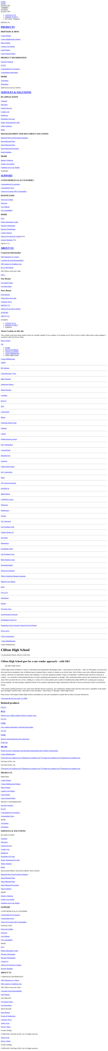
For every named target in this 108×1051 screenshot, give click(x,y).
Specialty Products (7, 62)
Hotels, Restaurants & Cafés (10, 122)
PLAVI (3, 65)
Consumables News (7, 188)
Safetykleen (5, 598)
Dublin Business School (9, 439)
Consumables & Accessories (10, 69)
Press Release (5, 295)
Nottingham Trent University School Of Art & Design (19, 625)
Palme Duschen (6, 390)
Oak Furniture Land (7, 527)
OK (2, 344)
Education (4, 105)
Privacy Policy (6, 341)
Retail (3, 130)
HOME (7, 348)
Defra (3, 477)
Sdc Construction (6, 472)
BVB (2, 587)
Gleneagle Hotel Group (8, 423)
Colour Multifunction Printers (10, 39)
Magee (3, 417)
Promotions (4, 84)
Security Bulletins (7, 240)
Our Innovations (6, 286)
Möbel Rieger (5, 494)
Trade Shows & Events (8, 298)
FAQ (2, 218)
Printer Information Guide (9, 222)
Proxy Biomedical (7, 445)
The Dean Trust (6, 609)
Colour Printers (6, 36)
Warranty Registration (8, 229)
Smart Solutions (6, 152)
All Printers (4, 81)
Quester (3, 516)
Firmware (4, 203)
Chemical (4, 101)
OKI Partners (5, 994)
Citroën (3, 434)
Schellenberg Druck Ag (9, 620)
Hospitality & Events (8, 119)
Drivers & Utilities (7, 200)
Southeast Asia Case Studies (10, 167)
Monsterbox (5, 543)
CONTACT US (10, 15)
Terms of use (5, 1023)
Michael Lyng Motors (8, 582)
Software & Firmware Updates (11, 236)
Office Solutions (6, 126)
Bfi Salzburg (5, 368)
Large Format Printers (8, 54)
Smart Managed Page (8, 145)
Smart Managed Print (8, 141)
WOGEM (4, 538)
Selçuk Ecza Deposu (8, 571)
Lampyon (4, 461)
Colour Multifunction (12, 353)
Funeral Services (6, 108)
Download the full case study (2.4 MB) (14, 698)
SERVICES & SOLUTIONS (16, 92)
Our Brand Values (7, 283)
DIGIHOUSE (5, 456)
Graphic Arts (5, 112)
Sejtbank (4, 428)
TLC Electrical (6, 521)
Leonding (4, 395)
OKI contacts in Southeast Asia (11, 264)
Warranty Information (8, 226)
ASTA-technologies (7, 636)
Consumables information (9, 72)
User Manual (5, 207)
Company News (6, 302)
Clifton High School (7, 467)
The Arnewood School (8, 483)
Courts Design (5, 450)
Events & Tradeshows (8, 1016)
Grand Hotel (5, 412)
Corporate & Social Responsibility (12, 260)
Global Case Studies (7, 164)
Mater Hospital (6, 379)
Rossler (3, 603)
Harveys (3, 401)
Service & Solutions (11, 350)
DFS (2, 406)
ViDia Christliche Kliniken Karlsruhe (13, 576)
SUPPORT (7, 175)
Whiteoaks (4, 505)
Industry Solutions (7, 160)
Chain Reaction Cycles (8, 373)
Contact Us (4, 961)
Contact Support (6, 233)
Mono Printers (5, 43)
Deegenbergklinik (7, 565)
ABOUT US (7, 248)
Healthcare (4, 115)
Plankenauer (5, 510)
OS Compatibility (7, 210)
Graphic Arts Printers (8, 46)
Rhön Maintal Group (8, 560)
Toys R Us (4, 592)
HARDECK (5, 488)
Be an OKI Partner (7, 267)
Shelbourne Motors (7, 384)
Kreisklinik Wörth (7, 549)
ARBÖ (3, 362)
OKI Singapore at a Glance (10, 257)
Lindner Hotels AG (7, 532)
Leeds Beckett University (9, 614)
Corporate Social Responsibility (11, 991)
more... (3, 275)
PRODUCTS (8, 27)
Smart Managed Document (10, 148)
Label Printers (5, 50)
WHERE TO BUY (11, 17)
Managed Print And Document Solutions (14, 138)
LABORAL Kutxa (7, 499)
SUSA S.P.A (5, 631)
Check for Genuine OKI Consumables (13, 191)
